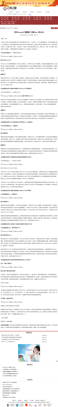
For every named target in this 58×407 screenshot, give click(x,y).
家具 (26, 17)
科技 (13, 19)
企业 (34, 17)
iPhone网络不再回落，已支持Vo (10, 375)
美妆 (48, 17)
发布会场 (12, 21)
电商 (48, 19)
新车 (7, 19)
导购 (5, 19)
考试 (16, 19)
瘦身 (51, 17)
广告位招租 (47, 11)
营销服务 (26, 400)
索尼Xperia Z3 (6, 395)
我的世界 (17, 11)
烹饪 (40, 17)
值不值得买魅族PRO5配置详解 (9, 393)
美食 (45, 17)
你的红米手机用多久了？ (8, 386)
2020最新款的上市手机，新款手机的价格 (10, 339)
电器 (29, 17)
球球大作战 (39, 11)
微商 (2, 21)
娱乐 (13, 17)
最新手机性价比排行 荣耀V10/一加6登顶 (10, 335)
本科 (19, 19)
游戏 (34, 19)
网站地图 (42, 400)
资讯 (5, 17)
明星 (16, 17)
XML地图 (32, 400)
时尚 (24, 19)
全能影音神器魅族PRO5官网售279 (10, 371)
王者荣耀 (10, 11)
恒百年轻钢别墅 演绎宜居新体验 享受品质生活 (12, 337)
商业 (5, 23)
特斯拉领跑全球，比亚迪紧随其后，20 (11, 390)
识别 (29, 19)
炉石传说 (32, 11)
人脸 (26, 19)
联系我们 (20, 400)
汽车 (24, 17)
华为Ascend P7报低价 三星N (9, 367)
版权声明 (37, 400)
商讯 (45, 19)
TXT (45, 400)
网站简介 (14, 400)
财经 (2, 19)
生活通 (8, 21)
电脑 (37, 19)
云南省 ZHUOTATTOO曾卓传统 (10, 382)
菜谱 (37, 17)
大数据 (8, 23)
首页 (2, 17)
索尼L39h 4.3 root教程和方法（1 (9, 341)
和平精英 (25, 11)
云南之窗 (8, 28)
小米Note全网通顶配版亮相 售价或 (10, 373)
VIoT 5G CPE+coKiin (7, 384)
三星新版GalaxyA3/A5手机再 (9, 397)
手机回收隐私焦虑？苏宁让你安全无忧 (11, 388)
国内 (8, 17)
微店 (51, 19)
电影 (19, 17)
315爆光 (13, 23)
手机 (40, 19)
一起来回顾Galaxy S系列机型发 (9, 369)
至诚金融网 (9, 321)
